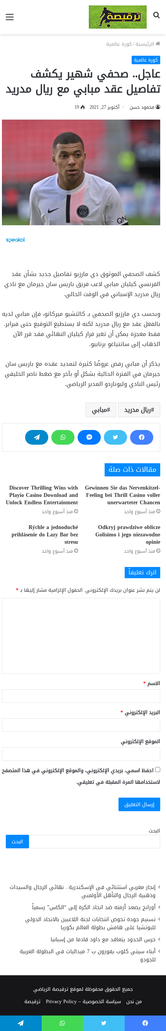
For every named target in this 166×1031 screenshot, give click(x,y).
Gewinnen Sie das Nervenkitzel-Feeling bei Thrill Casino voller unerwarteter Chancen (122, 495)
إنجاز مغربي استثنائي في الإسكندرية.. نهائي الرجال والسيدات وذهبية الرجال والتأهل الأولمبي (83, 891)
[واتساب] (63, 437)
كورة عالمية (119, 44)
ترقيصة (32, 1001)
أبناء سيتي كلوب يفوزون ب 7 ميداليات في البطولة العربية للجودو (88, 955)
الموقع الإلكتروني (140, 741)
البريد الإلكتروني (140, 712)
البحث (154, 831)
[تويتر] (115, 437)
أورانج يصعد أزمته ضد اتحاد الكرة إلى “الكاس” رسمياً (94, 907)
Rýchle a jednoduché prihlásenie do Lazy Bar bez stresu (45, 534)
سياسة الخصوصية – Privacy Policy (83, 1001)
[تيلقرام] (36, 437)
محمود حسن (142, 107)
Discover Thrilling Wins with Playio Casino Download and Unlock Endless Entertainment (42, 495)
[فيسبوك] (141, 437)
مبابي (99, 410)
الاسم (151, 683)
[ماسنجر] (89, 437)
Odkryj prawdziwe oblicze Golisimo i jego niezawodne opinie (127, 534)
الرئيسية (146, 44)
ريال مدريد (137, 410)
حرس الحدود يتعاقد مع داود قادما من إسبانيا (102, 939)
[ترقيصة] (118, 17)
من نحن (134, 1001)
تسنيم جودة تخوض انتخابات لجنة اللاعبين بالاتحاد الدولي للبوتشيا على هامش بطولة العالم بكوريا (90, 923)
